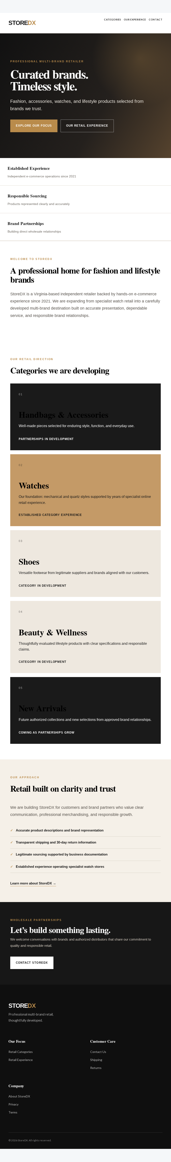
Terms (12, 1112)
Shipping (96, 1060)
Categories (112, 19)
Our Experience (135, 19)
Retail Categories (20, 1052)
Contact (156, 19)
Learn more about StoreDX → (33, 883)
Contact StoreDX (32, 962)
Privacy (13, 1104)
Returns (96, 1068)
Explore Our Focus (34, 125)
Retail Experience (20, 1060)
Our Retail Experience (87, 125)
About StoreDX (19, 1096)
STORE (21, 23)
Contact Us (98, 1052)
